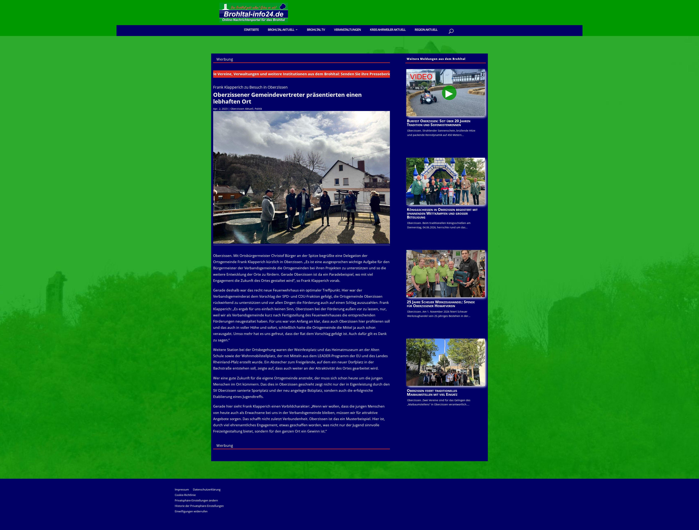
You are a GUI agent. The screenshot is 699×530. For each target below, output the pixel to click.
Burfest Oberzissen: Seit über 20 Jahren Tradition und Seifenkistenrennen (438, 122)
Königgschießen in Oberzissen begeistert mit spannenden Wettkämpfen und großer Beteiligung (442, 213)
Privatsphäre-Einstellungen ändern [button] (196, 500)
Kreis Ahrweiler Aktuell (388, 30)
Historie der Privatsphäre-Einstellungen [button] (199, 506)
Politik (258, 108)
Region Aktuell (426, 30)
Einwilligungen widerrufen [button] (191, 511)
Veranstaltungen (347, 30)
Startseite (251, 30)
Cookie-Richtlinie (185, 495)
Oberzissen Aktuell (241, 108)
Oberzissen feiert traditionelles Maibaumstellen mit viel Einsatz (432, 392)
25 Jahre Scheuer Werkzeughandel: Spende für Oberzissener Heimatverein (441, 303)
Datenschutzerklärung (206, 489)
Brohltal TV (316, 30)
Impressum (182, 489)
